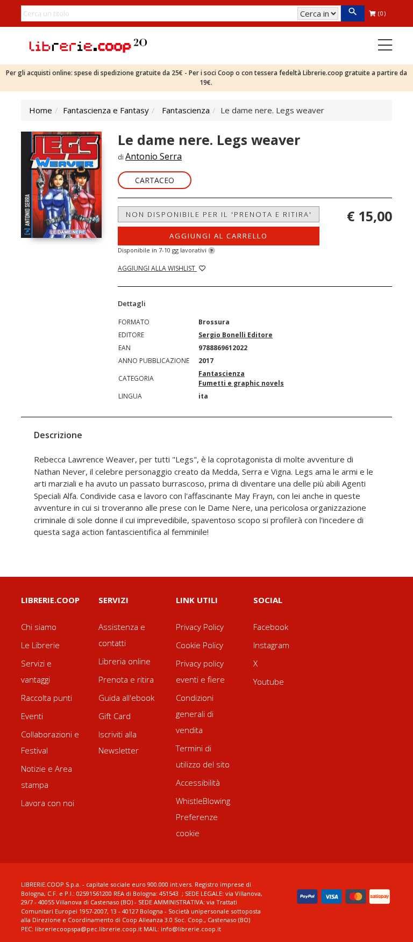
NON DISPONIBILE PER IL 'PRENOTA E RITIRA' (219, 214)
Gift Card (114, 716)
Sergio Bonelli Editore (235, 334)
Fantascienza (186, 110)
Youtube (268, 681)
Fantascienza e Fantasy (106, 110)
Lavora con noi (47, 803)
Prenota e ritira (126, 679)
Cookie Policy (199, 645)
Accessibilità (198, 782)
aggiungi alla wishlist (157, 268)
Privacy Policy (200, 626)
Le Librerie (40, 645)
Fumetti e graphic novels (241, 383)
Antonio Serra (153, 156)
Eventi (32, 716)
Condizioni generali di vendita (194, 713)
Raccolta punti (46, 697)
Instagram (271, 645)
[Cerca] (352, 13)
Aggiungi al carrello (218, 236)
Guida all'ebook (126, 697)
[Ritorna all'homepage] (88, 44)
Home (40, 110)
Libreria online (124, 661)
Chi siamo (38, 626)
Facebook (270, 626)
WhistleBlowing (203, 800)
